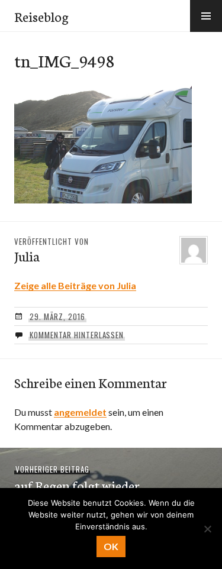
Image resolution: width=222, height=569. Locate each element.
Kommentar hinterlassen (77, 335)
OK (111, 546)
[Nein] (207, 529)
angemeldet (80, 412)
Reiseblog (41, 16)
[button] (206, 16)
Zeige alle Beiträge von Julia (75, 285)
